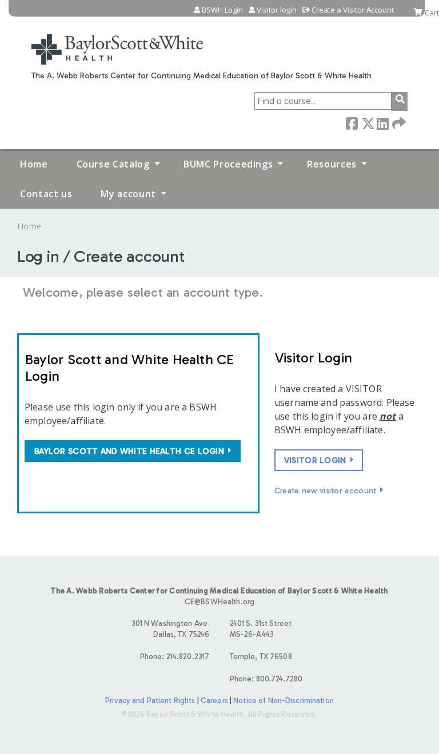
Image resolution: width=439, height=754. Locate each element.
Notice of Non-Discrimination (283, 700)
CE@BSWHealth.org (219, 601)
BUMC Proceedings (228, 164)
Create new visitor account (325, 490)
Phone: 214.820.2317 (174, 656)
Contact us (46, 193)
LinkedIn (382, 122)
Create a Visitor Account (353, 10)
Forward (398, 122)
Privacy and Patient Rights (150, 700)
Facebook (351, 122)
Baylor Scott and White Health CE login (129, 451)
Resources (332, 164)
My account (128, 193)
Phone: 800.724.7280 (266, 679)
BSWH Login (222, 10)
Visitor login (277, 10)
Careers (214, 700)
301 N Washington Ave (170, 629)
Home (34, 164)
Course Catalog (113, 164)
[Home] (117, 42)
